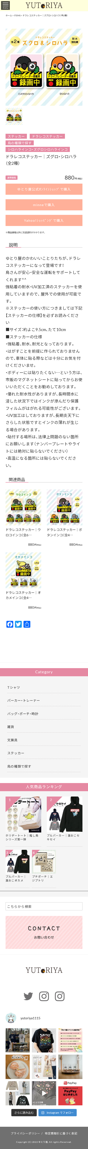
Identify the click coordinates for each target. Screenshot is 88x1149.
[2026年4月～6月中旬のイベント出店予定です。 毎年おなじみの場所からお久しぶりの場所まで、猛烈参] (70, 1040)
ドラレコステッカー (47, 136)
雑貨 (10, 726)
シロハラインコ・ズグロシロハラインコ (38, 149)
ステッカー (16, 136)
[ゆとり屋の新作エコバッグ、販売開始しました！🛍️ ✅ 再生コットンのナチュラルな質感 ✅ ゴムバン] (44, 1067)
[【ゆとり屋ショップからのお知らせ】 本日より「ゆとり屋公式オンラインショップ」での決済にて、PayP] (70, 1093)
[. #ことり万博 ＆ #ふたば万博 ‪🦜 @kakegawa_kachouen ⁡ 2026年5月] (18, 1040)
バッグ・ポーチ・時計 (22, 713)
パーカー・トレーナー (23, 700)
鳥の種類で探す (20, 142)
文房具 (12, 739)
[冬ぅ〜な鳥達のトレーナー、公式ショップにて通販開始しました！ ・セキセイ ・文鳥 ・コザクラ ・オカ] (18, 1093)
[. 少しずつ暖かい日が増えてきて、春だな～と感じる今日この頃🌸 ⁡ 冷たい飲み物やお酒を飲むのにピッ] (70, 1067)
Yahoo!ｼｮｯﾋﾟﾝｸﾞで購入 (44, 220)
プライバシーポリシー (25, 1133)
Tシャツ (13, 687)
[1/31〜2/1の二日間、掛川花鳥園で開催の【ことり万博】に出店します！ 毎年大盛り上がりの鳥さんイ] (44, 1093)
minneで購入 (44, 204)
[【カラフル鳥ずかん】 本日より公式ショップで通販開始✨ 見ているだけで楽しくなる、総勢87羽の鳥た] (44, 1040)
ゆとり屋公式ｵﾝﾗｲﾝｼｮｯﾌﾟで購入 (44, 189)
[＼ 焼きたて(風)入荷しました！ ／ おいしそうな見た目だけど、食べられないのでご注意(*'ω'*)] (18, 1067)
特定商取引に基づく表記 (61, 1133)
